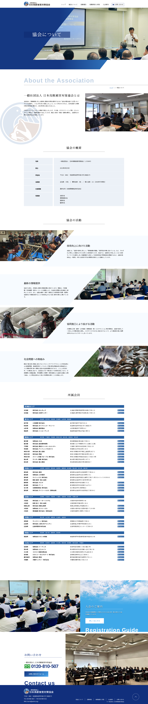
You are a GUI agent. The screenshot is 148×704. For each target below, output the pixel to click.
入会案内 (106, 4)
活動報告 (83, 4)
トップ (63, 4)
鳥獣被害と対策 (94, 4)
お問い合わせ (119, 4)
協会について (73, 4)
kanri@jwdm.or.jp (32, 701)
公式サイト (122, 410)
